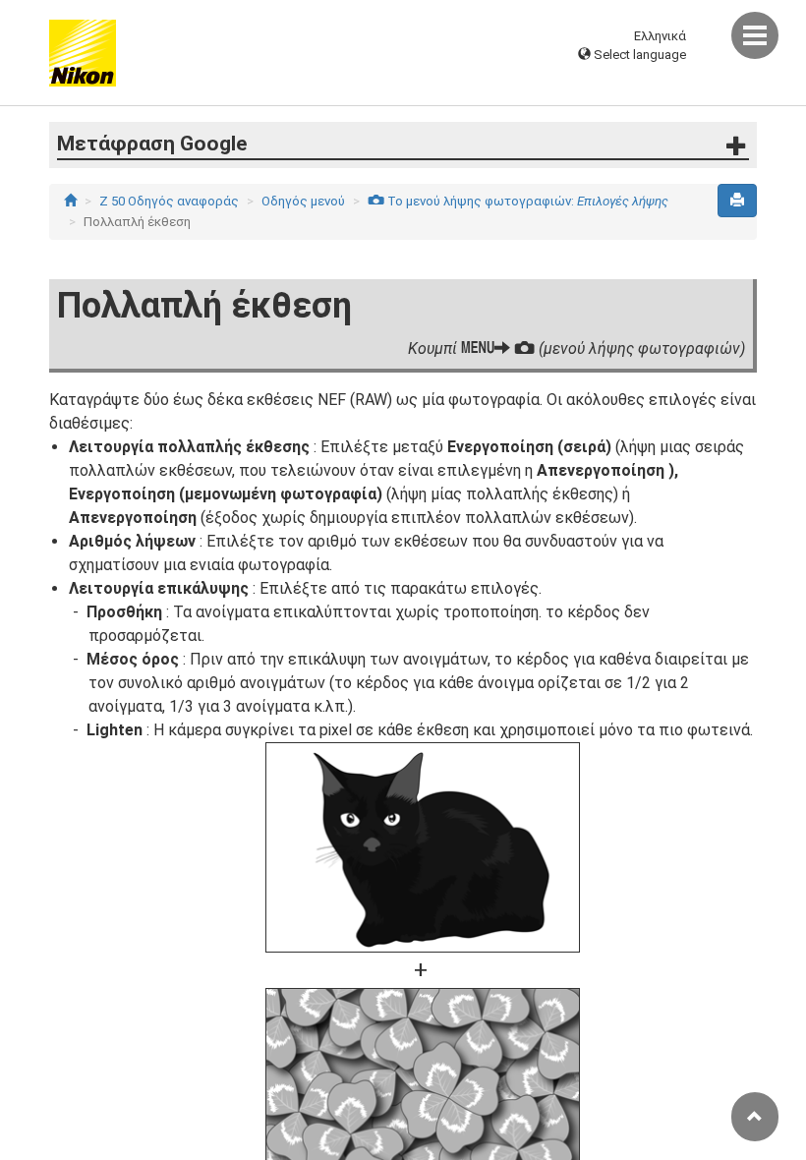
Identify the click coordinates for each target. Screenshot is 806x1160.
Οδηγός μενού (303, 201)
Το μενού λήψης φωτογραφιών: (518, 201)
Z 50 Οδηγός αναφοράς (169, 201)
